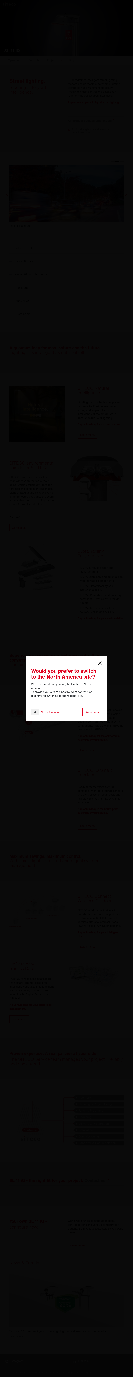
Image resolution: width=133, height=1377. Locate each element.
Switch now (92, 712)
